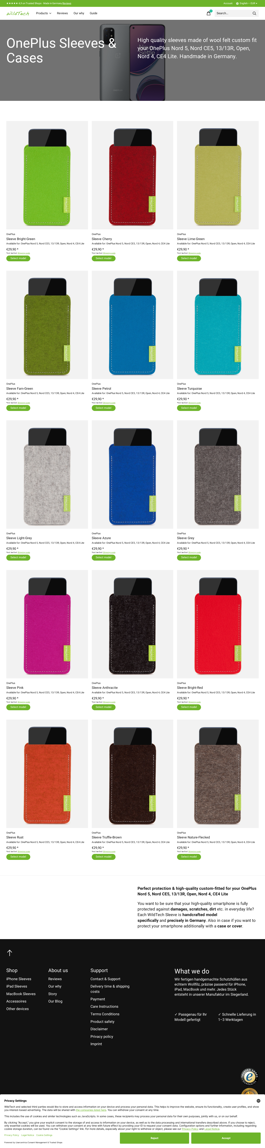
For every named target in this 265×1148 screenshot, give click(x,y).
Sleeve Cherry (102, 239)
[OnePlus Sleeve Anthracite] (132, 624)
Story (52, 994)
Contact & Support (105, 979)
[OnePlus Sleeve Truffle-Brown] (132, 774)
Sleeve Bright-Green (20, 239)
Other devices (17, 1009)
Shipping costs (24, 253)
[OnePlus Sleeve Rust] (47, 774)
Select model (18, 258)
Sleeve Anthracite (105, 687)
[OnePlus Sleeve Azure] (132, 474)
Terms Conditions (104, 1014)
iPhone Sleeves (18, 979)
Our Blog (55, 1001)
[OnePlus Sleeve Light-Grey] (47, 474)
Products (42, 13)
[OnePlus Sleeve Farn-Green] (47, 325)
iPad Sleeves (16, 986)
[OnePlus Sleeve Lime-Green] (218, 175)
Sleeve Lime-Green (191, 239)
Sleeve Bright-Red (190, 687)
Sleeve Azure (101, 538)
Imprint (96, 1044)
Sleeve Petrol (101, 388)
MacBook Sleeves (21, 994)
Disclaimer (99, 1029)
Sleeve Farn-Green (19, 388)
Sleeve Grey (185, 538)
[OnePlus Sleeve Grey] (218, 474)
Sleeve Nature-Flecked (193, 837)
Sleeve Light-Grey (19, 538)
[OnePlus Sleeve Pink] (47, 624)
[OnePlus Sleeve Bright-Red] (218, 624)
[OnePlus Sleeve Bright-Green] (47, 175)
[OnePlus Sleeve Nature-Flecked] (218, 774)
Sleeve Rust (14, 837)
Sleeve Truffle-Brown (107, 837)
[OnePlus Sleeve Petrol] (132, 325)
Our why (79, 13)
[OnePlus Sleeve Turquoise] (218, 325)
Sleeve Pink (14, 687)
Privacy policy (101, 1036)
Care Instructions (104, 1006)
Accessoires (16, 1001)
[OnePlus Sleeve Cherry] (132, 175)
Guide (93, 13)
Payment (97, 999)
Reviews (66, 3)
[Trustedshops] (250, 1085)
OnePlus (10, 234)
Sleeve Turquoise (189, 388)
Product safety (102, 1021)
